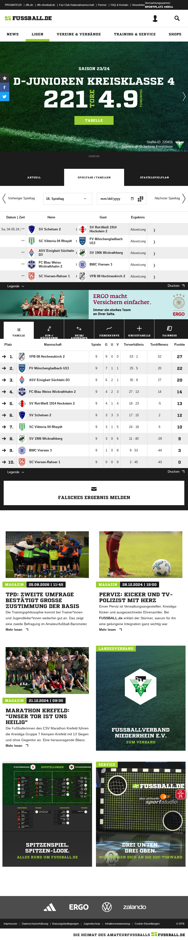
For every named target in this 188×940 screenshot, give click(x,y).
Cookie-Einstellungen (147, 923)
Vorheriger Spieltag (21, 198)
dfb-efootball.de (46, 4)
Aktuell (34, 177)
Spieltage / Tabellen (94, 177)
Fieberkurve (109, 335)
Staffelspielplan (154, 177)
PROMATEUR (13, 4)
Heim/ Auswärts (79, 336)
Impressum (10, 923)
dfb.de (29, 4)
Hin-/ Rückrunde (49, 336)
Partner (102, 4)
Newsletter (138, 4)
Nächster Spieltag (167, 198)
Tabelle (94, 120)
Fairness (169, 335)
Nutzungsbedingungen (65, 923)
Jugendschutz (91, 923)
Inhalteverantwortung (117, 923)
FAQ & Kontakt (119, 4)
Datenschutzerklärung (35, 923)
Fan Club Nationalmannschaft (76, 4)
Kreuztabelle (139, 335)
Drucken (173, 286)
